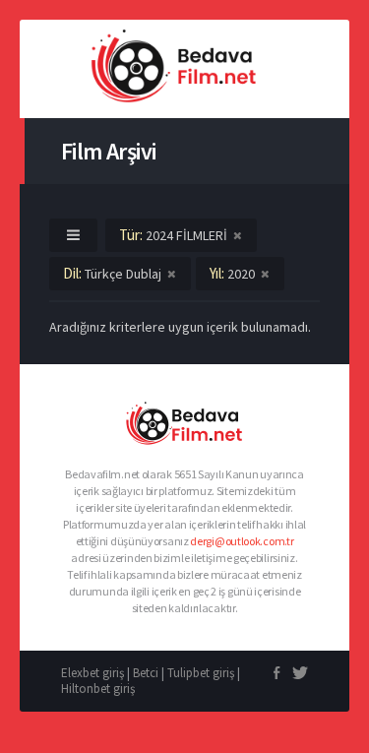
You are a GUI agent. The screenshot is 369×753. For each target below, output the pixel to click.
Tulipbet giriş (200, 672)
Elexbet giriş (92, 672)
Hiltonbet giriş (98, 688)
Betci (145, 672)
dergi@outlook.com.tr (241, 540)
